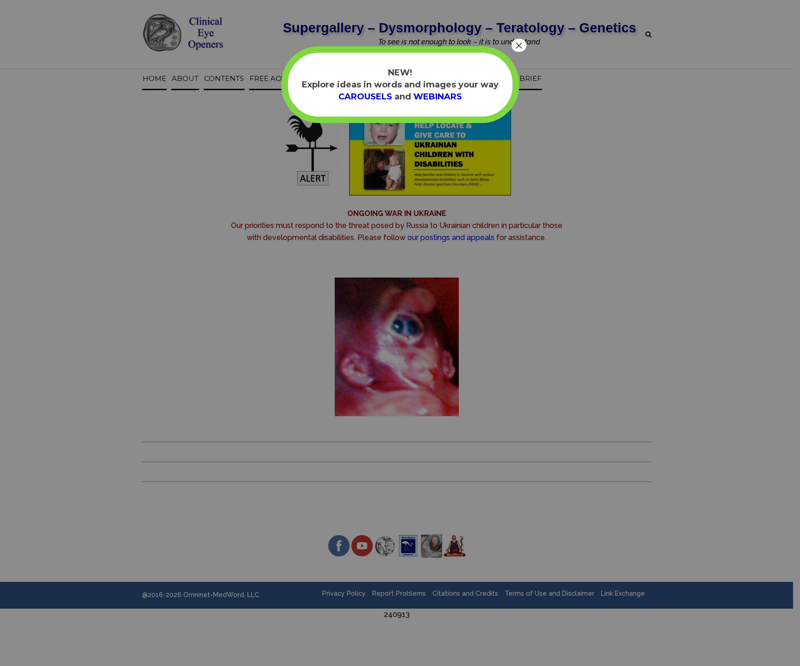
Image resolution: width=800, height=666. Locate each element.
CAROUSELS (365, 97)
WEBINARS (437, 97)
